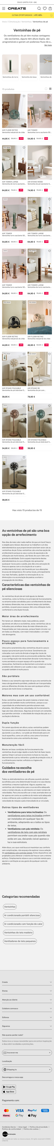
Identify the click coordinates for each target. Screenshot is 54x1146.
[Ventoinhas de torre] (10, 65)
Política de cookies (31, 1129)
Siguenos (6, 1026)
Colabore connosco (10, 1008)
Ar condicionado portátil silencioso (22, 915)
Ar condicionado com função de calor (23, 924)
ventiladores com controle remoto (18, 853)
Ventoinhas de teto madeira (18, 932)
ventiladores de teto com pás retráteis (27, 832)
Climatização (14, 22)
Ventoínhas (26, 22)
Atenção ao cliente (9, 1000)
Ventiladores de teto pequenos (20, 941)
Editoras (5, 1017)
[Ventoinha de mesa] (29, 65)
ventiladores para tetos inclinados (25, 815)
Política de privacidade (39, 1127)
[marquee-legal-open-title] (51, 15)
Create (5, 982)
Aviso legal (22, 1127)
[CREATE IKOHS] (17, 8)
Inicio (4, 22)
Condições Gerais (9, 1127)
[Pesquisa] (39, 8)
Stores (5, 991)
